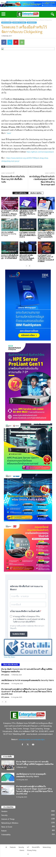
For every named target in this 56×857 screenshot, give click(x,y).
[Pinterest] (15, 42)
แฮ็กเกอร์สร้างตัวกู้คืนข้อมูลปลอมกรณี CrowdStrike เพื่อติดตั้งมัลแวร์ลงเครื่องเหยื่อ (27, 257)
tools (9, 167)
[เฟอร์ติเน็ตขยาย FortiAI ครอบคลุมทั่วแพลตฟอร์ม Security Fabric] (7, 777)
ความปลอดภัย (16, 167)
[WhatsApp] (21, 42)
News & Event (6, 827)
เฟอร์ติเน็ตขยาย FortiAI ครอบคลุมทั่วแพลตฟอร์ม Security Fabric (27, 680)
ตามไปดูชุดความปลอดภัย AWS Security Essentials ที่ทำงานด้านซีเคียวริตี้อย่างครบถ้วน (28, 234)
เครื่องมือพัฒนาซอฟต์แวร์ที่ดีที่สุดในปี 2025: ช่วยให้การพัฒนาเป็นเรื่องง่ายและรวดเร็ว (28, 213)
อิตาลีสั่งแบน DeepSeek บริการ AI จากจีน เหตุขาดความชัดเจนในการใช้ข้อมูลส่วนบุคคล (46, 213)
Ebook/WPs (36, 847)
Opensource (32, 22)
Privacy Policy (31, 850)
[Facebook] (4, 42)
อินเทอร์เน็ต (25, 167)
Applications (12, 20)
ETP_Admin (5, 675)
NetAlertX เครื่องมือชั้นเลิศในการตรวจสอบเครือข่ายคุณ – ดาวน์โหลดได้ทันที (9, 256)
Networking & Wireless (9, 823)
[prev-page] (26, 265)
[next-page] (29, 265)
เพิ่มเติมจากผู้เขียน (36, 193)
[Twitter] (10, 42)
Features (13, 847)
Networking (47, 847)
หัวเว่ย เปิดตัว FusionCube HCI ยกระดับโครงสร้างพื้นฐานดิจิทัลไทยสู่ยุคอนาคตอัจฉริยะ (35, 762)
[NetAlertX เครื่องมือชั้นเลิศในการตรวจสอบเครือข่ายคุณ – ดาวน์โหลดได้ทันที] (9, 247)
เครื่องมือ (33, 167)
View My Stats (9, 657)
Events (22, 850)
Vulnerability (6, 835)
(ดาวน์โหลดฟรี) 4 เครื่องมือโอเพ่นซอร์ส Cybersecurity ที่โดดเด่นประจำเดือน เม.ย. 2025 (9, 213)
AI (6, 847)
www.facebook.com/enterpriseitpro (32, 739)
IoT (28, 847)
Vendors (4, 811)
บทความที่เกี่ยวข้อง (20, 193)
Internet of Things (19, 22)
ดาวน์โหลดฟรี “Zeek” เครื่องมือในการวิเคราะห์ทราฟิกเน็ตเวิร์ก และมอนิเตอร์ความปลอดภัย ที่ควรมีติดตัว (46, 258)
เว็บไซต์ (39, 167)
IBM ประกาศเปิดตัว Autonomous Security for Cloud (8, 233)
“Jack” (8, 133)
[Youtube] (33, 745)
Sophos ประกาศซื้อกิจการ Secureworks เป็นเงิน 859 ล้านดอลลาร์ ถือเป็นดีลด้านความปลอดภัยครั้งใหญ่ (46, 235)
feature (4, 831)
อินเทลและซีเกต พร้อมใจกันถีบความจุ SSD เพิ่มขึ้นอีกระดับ (13, 179)
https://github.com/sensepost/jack (40, 152)
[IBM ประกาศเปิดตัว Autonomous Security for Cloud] (9, 224)
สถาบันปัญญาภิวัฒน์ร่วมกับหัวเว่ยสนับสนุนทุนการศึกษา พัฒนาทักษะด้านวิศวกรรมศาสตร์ (42, 180)
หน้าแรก (3, 20)
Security (4, 815)
